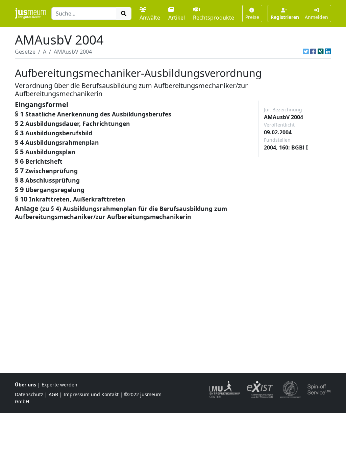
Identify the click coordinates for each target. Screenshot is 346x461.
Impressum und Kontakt (91, 394)
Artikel (176, 17)
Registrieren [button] (285, 17)
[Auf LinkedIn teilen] (328, 52)
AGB (53, 394)
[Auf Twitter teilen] (306, 52)
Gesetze (25, 51)
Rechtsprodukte (213, 17)
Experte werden (59, 384)
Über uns (25, 384)
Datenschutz (29, 394)
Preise (252, 17)
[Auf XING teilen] (321, 52)
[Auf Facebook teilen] (313, 52)
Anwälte (150, 17)
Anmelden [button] (316, 17)
